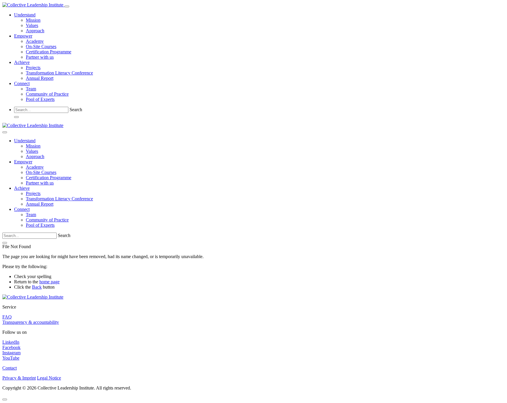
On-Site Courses (41, 46)
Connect (22, 83)
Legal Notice (49, 377)
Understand (25, 14)
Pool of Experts (40, 99)
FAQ (7, 316)
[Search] (16, 117)
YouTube (10, 357)
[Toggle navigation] (67, 6)
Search (76, 109)
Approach (35, 30)
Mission (33, 20)
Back (37, 287)
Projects (33, 67)
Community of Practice (47, 94)
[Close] (4, 132)
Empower (23, 35)
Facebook (11, 347)
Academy (35, 41)
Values (32, 25)
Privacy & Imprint (19, 377)
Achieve (22, 62)
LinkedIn (10, 342)
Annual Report (39, 78)
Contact (9, 367)
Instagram (11, 352)
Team (31, 88)
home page (49, 281)
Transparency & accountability (30, 322)
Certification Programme (48, 51)
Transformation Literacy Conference (59, 72)
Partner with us (40, 57)
